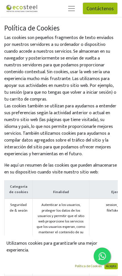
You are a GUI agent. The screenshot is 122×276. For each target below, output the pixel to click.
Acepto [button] (111, 266)
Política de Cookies (88, 266)
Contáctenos (100, 8)
